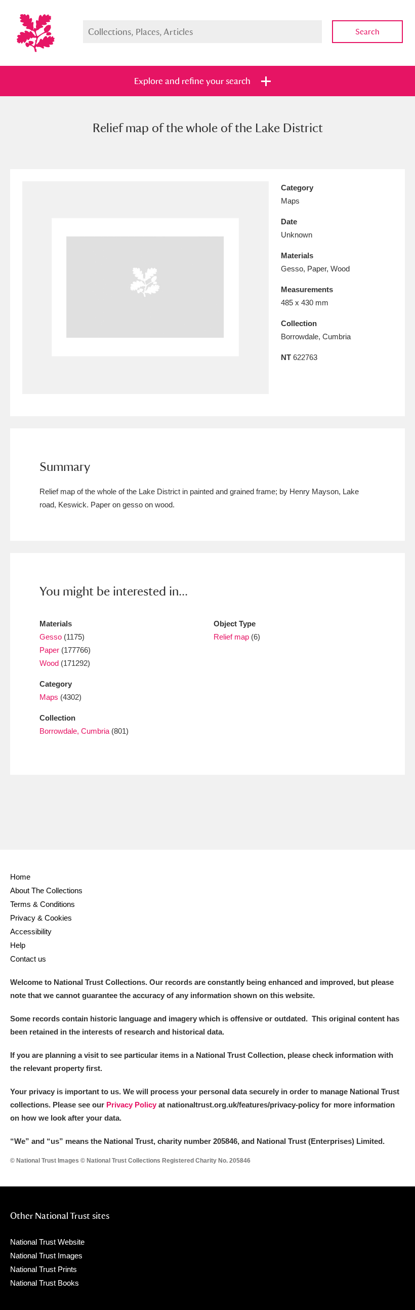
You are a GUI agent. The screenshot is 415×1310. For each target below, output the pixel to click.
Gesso (50, 636)
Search (367, 31)
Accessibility (31, 931)
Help (17, 945)
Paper (49, 650)
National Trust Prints (43, 1269)
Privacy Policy (131, 1104)
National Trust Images (46, 1255)
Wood (49, 663)
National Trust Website (47, 1242)
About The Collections (46, 890)
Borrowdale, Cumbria (74, 731)
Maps (48, 697)
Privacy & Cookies (41, 918)
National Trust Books (44, 1283)
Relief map (231, 636)
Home (20, 876)
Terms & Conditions (42, 904)
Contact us (28, 959)
